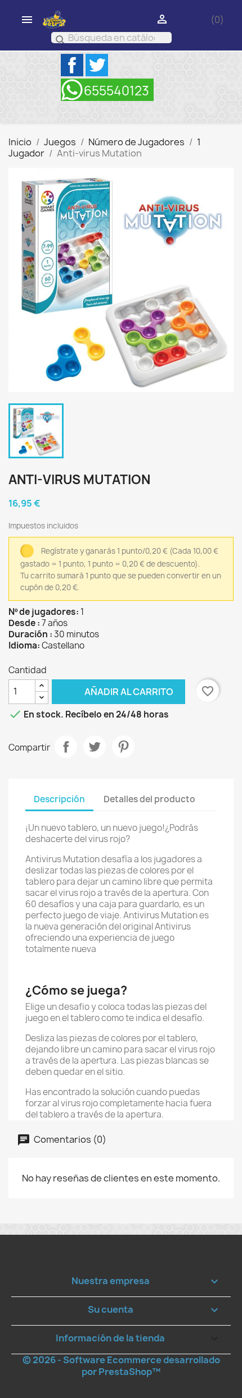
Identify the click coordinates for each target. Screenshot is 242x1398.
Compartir (66, 746)
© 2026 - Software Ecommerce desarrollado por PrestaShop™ (121, 1366)
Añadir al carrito (112, 691)
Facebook (72, 65)
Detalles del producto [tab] (149, 799)
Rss (107, 90)
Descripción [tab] (59, 799)
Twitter (97, 65)
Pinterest (123, 746)
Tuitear (94, 746)
